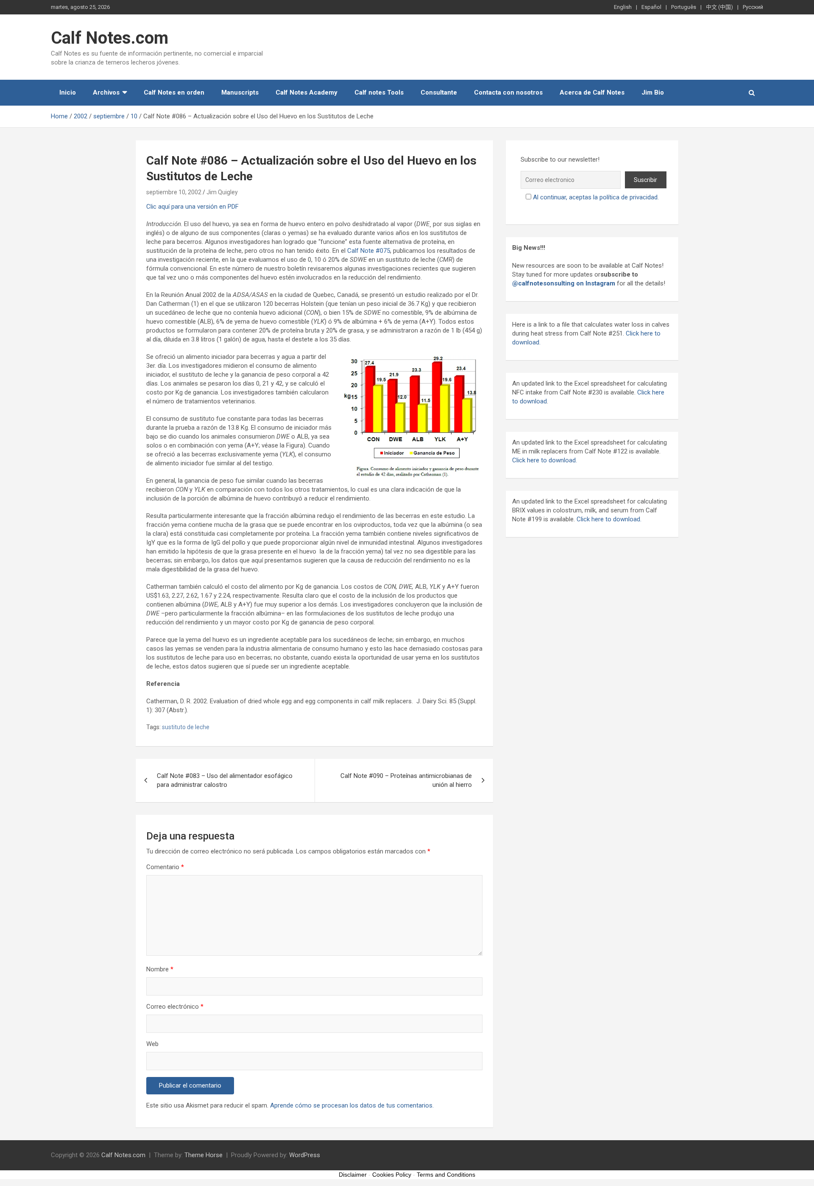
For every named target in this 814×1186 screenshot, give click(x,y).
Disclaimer (353, 1174)
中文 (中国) (719, 7)
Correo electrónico (175, 1006)
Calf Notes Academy (306, 92)
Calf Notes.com (109, 38)
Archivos (106, 92)
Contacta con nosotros (508, 92)
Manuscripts (240, 92)
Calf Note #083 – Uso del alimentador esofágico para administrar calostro (225, 780)
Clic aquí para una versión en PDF (192, 206)
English (623, 7)
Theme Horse (203, 1155)
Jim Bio (652, 92)
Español (651, 7)
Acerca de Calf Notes (592, 92)
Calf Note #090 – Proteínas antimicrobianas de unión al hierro (406, 780)
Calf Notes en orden (174, 92)
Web (152, 1044)
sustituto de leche (185, 727)
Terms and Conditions (446, 1174)
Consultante (439, 92)
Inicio (67, 92)
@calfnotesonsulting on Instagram (563, 283)
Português (683, 7)
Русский (753, 7)
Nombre (159, 969)
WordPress (304, 1155)
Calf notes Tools (379, 92)
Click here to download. (544, 460)
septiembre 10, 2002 (173, 192)
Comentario (165, 867)
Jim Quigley (222, 192)
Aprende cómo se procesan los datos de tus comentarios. (352, 1105)
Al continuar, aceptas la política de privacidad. (596, 197)
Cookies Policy (391, 1174)
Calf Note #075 (368, 251)
